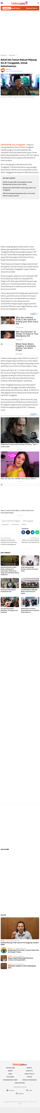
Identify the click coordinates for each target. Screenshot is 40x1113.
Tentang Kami (10, 1068)
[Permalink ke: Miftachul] (3, 70)
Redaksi (29, 1068)
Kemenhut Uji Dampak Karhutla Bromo (8, 590)
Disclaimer (10, 1077)
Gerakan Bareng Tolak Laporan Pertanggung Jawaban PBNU (20, 943)
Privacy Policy (29, 1074)
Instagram (21, 1093)
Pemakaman (15, 524)
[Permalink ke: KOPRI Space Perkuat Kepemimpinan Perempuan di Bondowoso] (30, 602)
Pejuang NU (5, 524)
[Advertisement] (20, 32)
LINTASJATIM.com (8, 145)
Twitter (30, 1090)
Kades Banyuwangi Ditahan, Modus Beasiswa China (29, 569)
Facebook (11, 1090)
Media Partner (20, 1083)
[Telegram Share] (32, 532)
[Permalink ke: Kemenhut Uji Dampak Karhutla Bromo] (10, 583)
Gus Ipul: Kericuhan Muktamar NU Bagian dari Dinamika (9, 610)
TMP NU (24, 524)
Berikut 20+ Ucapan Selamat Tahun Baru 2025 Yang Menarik (30, 540)
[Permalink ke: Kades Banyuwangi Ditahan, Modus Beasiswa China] (30, 560)
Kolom (3, 915)
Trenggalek (20, 145)
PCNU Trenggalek (28, 521)
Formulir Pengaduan (29, 1080)
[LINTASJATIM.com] (20, 3)
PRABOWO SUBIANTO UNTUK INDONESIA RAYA (22, 967)
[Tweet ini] (28, 532)
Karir (10, 1074)
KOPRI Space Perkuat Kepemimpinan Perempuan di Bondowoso (30, 610)
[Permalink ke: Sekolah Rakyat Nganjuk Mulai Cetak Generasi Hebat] (30, 583)
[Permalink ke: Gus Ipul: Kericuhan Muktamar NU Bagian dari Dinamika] (10, 602)
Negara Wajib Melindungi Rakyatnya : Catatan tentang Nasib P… (21, 959)
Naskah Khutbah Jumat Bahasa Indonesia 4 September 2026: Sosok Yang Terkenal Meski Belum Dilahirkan (10, 570)
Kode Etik (29, 1071)
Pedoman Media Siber (10, 1080)
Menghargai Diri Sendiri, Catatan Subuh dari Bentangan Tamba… (23, 951)
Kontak (29, 1077)
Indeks (10, 1071)
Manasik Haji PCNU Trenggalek (11, 521)
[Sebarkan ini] (23, 532)
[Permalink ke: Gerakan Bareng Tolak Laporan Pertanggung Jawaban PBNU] (20, 928)
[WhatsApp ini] (37, 532)
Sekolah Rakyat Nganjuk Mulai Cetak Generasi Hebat (29, 591)
